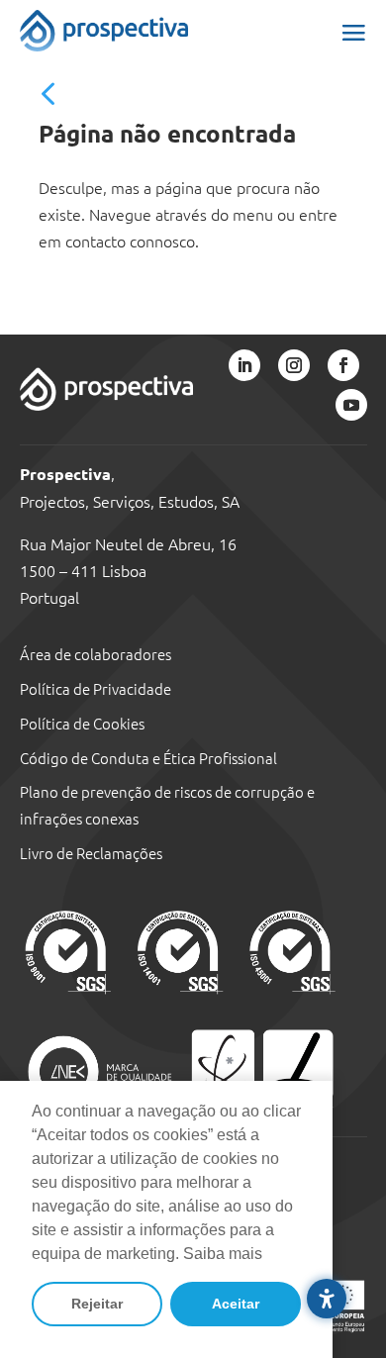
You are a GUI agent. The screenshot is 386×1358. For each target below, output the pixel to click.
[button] (353, 31)
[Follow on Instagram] (294, 365)
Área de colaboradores (95, 653)
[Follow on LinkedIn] (244, 365)
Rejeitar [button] (97, 1303)
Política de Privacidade (95, 688)
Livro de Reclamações (91, 852)
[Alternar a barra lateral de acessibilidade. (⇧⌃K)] (326, 1298)
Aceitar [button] (235, 1303)
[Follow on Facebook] (343, 365)
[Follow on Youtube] (351, 405)
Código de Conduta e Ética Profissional (148, 757)
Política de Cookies (82, 723)
